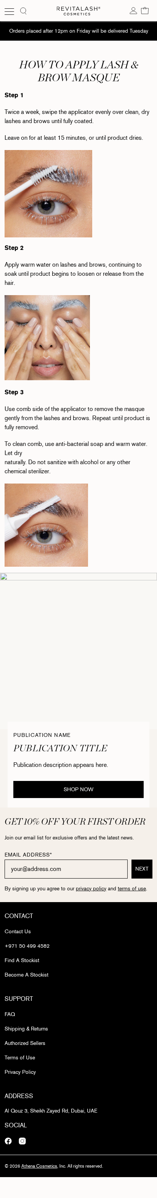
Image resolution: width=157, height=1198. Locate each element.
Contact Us (18, 931)
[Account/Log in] (133, 10)
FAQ (10, 1014)
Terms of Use (20, 1057)
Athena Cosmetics (39, 1166)
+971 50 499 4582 (27, 946)
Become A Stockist (26, 975)
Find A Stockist (22, 960)
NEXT (142, 869)
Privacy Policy (20, 1072)
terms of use (132, 888)
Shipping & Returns (26, 1029)
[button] (145, 10)
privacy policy (91, 888)
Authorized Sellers (25, 1043)
